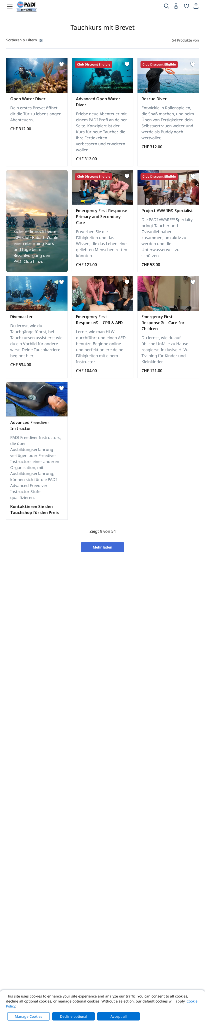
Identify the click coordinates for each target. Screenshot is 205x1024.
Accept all (118, 1016)
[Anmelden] (176, 7)
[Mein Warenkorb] (196, 7)
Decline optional (73, 1016)
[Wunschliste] (187, 7)
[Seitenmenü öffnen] (10, 6)
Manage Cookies (28, 1016)
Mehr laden (102, 547)
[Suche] (167, 7)
